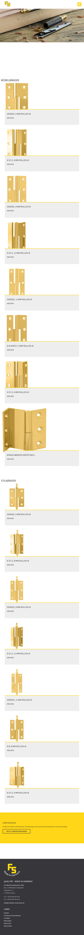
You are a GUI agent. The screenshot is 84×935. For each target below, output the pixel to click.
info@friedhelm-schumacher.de (14, 903)
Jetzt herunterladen (16, 831)
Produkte (7, 918)
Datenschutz (8, 926)
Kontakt (6, 913)
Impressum (7, 923)
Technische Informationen (12, 916)
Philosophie (7, 921)
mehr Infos (10, 118)
